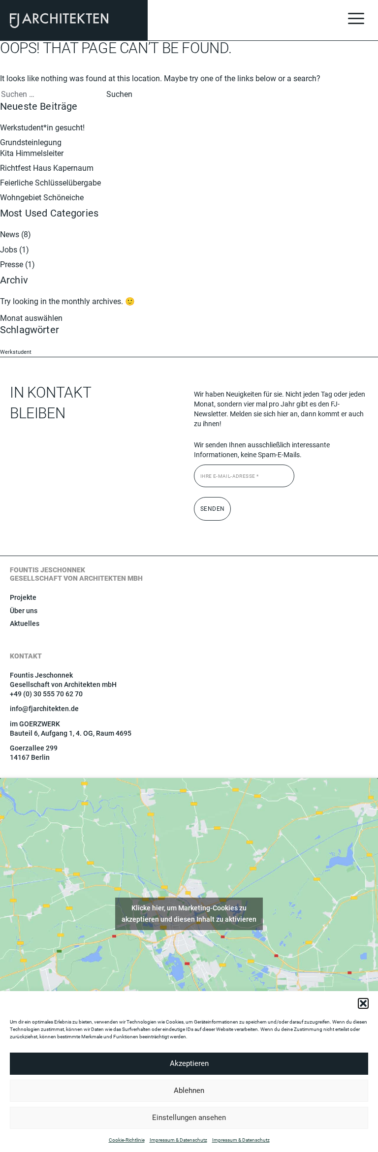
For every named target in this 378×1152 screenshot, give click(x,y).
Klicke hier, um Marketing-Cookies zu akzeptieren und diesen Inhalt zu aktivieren (189, 913)
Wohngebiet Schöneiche (42, 197)
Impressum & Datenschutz (178, 1140)
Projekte (23, 597)
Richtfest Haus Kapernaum (47, 168)
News (9, 234)
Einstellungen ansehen (189, 1117)
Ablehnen (189, 1090)
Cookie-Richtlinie (127, 1140)
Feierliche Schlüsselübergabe (50, 182)
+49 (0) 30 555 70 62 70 (46, 694)
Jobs (8, 249)
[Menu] (356, 19)
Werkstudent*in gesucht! (42, 127)
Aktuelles (24, 623)
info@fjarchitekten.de (44, 709)
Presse (11, 264)
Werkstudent (16, 352)
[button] (363, 1003)
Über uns (23, 611)
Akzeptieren (189, 1063)
